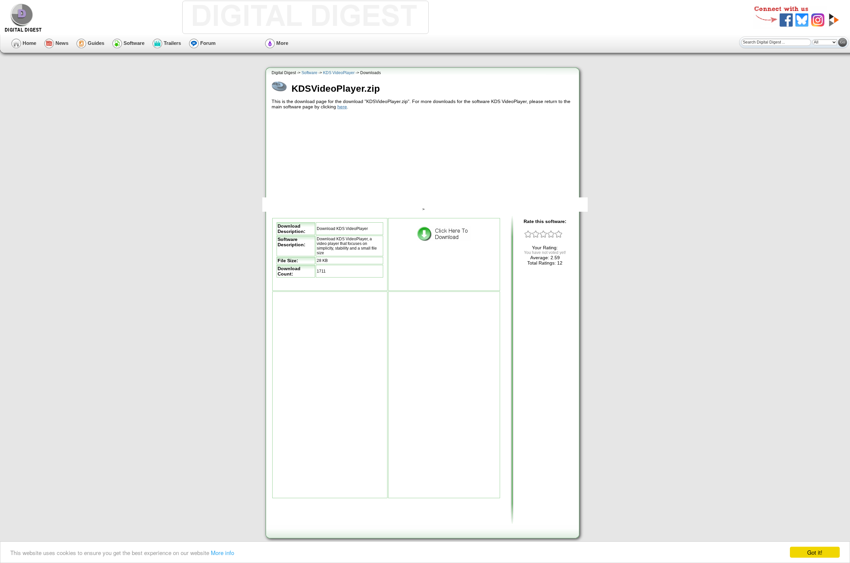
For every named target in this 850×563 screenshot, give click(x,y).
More (281, 43)
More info (222, 552)
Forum (207, 43)
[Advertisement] (423, 160)
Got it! (814, 552)
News (61, 43)
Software (133, 43)
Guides (95, 43)
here (342, 106)
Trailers (171, 43)
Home (28, 43)
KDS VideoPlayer (339, 72)
